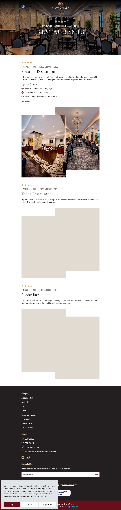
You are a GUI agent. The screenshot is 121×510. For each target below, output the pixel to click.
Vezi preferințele (47, 504)
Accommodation (27, 397)
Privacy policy (27, 419)
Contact (24, 410)
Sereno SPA (25, 402)
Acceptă (11, 504)
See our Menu (26, 101)
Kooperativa (71, 506)
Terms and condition (68, 485)
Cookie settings (27, 427)
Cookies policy (27, 423)
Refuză (30, 504)
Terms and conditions (29, 415)
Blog (23, 406)
